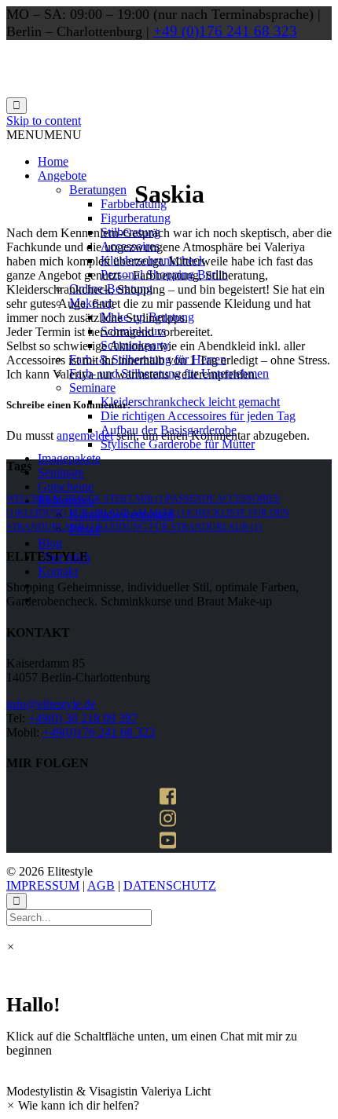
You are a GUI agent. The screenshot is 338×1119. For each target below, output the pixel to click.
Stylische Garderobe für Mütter (178, 444)
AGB (101, 885)
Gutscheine (66, 486)
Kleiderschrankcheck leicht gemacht (190, 401)
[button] (44, 134)
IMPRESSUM (42, 885)
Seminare (92, 387)
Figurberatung (136, 218)
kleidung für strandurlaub (179, 526)
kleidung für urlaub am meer (103, 512)
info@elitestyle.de (51, 704)
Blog (50, 543)
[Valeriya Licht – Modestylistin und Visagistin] (124, 90)
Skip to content (43, 120)
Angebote (62, 175)
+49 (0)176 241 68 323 (225, 31)
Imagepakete (69, 458)
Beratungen (98, 189)
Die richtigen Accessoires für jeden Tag (198, 415)
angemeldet (85, 435)
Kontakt (58, 571)
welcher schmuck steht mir (86, 498)
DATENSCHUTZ (169, 885)
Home (53, 161)
